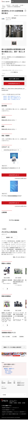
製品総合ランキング (20, 382)
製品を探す (3, 382)
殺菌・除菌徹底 (8, 372)
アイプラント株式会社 (11, 18)
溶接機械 (21, 336)
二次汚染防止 (8, 373)
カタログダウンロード (14, 175)
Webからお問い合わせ (14, 79)
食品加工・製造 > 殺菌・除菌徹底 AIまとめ (12, 97)
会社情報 (15, 402)
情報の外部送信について (13, 401)
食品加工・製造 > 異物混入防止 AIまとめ (11, 96)
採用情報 (19, 402)
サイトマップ (4, 388)
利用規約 (11, 402)
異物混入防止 (8, 370)
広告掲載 (23, 402)
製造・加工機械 (6, 336)
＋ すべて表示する (14, 72)
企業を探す (9, 382)
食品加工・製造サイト (9, 368)
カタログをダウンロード (14, 83)
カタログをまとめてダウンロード (10, 150)
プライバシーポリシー (13, 400)
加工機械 (14, 336)
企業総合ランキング (20, 385)
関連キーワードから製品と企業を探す (12, 347)
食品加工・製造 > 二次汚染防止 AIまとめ (11, 99)
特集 (14, 382)
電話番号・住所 (9, 237)
